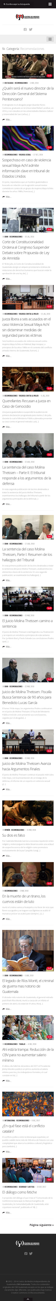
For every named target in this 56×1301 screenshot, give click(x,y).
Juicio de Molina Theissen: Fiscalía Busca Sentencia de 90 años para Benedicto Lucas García (27, 697)
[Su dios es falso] (28, 813)
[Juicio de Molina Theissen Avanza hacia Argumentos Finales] (28, 741)
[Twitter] (31, 29)
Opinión (7, 830)
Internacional (10, 1120)
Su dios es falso (13, 835)
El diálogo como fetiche (19, 1192)
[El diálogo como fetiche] (28, 1170)
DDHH (6, 237)
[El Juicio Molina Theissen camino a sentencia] (28, 599)
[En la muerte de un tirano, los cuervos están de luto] (28, 874)
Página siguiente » (42, 1225)
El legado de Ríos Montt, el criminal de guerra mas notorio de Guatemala (28, 986)
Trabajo (22, 1044)
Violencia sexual (25, 155)
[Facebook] (25, 29)
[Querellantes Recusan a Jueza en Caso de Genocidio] (28, 379)
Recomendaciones (21, 83)
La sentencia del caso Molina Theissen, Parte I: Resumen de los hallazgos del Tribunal (27, 554)
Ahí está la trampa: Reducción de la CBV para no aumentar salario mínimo (28, 1055)
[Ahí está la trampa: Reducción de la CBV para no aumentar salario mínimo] (28, 1027)
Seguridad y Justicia (26, 1187)
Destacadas (9, 83)
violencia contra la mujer (29, 314)
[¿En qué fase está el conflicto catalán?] (28, 1104)
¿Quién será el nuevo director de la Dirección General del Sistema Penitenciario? (28, 93)
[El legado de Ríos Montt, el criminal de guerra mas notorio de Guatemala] (28, 950)
